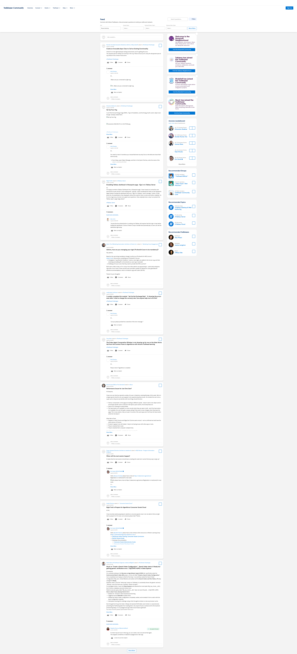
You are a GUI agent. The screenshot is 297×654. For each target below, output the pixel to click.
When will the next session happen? (118, 456)
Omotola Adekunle (111, 106)
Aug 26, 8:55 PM (109, 386)
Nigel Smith (109, 181)
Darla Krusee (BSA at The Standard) (115, 384)
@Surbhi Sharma (118, 532)
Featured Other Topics (171, 25)
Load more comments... (112, 215)
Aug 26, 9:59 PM (109, 247)
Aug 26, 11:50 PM (110, 107)
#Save (131, 384)
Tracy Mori (109, 338)
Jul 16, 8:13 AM (109, 564)
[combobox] (110, 27)
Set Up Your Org (111, 110)
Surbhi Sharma (110, 503)
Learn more (171, 123)
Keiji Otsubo (113, 71)
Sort (101, 25)
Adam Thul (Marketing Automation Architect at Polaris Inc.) (121, 244)
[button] (182, 49)
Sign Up (289, 8)
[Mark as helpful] (111, 637)
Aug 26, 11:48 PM (110, 46)
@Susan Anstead (118, 476)
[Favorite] (160, 45)
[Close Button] (196, 34)
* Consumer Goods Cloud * (126, 503)
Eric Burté (178, 159)
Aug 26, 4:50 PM (109, 340)
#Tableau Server (121, 181)
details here (109, 258)
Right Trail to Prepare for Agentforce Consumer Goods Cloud (126, 507)
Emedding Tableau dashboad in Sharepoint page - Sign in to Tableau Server (130, 185)
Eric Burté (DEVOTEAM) (116, 471)
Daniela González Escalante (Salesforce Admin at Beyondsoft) (122, 44)
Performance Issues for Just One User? (119, 388)
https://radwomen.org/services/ (142, 476)
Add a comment (114, 97)
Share (127, 63)
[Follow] (190, 128)
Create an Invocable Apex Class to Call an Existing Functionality (127, 49)
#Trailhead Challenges (148, 44)
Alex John (112, 219)
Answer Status (126, 25)
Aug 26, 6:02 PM (109, 505)
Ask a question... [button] (111, 37)
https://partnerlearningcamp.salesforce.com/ (123, 534)
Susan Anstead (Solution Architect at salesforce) (118, 450)
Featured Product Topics (150, 25)
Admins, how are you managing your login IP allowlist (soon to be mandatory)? (132, 250)
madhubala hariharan (112, 292)
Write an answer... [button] (116, 99)
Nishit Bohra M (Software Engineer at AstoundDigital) (120, 562)
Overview (30, 8)
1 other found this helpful (120, 638)
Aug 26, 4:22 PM (109, 454)
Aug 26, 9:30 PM (109, 294)
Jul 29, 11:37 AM (109, 182)
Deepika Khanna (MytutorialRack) (119, 628)
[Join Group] (193, 175)
